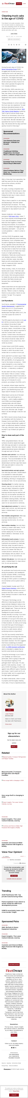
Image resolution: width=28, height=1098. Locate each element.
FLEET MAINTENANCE (14, 1054)
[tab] (6, 856)
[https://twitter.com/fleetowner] (15, 1047)
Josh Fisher (14, 33)
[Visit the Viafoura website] (22, 863)
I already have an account (14, 878)
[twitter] (14, 44)
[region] (14, 860)
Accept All (14, 1095)
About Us (4, 1063)
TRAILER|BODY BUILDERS (14, 1057)
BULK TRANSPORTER (14, 1056)
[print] (25, 44)
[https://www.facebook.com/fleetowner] (12, 1047)
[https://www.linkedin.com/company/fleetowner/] (14, 1047)
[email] (19, 44)
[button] (3, 4)
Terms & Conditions (13, 1065)
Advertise (9, 1063)
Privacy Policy (5, 1065)
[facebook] (9, 44)
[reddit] (16, 44)
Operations (5, 11)
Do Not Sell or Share (16, 1063)
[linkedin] (11, 44)
